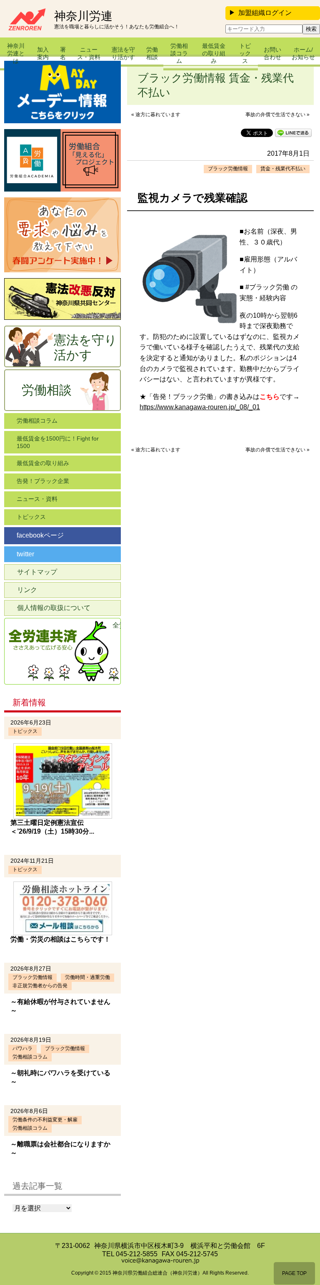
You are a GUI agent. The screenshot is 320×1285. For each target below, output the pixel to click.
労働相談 (152, 53)
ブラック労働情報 (228, 169)
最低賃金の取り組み (213, 53)
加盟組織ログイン (265, 12)
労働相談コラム (179, 53)
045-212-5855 (137, 1254)
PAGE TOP (294, 1273)
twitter (25, 554)
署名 (63, 53)
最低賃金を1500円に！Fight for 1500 (58, 442)
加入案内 (43, 53)
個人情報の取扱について (53, 607)
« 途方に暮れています (155, 114)
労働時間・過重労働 (87, 977)
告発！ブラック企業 (43, 481)
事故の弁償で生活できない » (277, 114)
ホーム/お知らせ (303, 53)
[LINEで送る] (293, 132)
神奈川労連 (83, 16)
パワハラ (22, 1048)
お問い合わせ (272, 53)
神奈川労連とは (16, 53)
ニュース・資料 (88, 53)
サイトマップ (37, 571)
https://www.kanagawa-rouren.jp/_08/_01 (200, 407)
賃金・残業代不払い (282, 169)
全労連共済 (116, 625)
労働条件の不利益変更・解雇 (45, 1120)
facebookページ (40, 535)
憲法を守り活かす (123, 53)
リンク (27, 589)
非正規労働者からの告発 (40, 986)
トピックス (245, 53)
